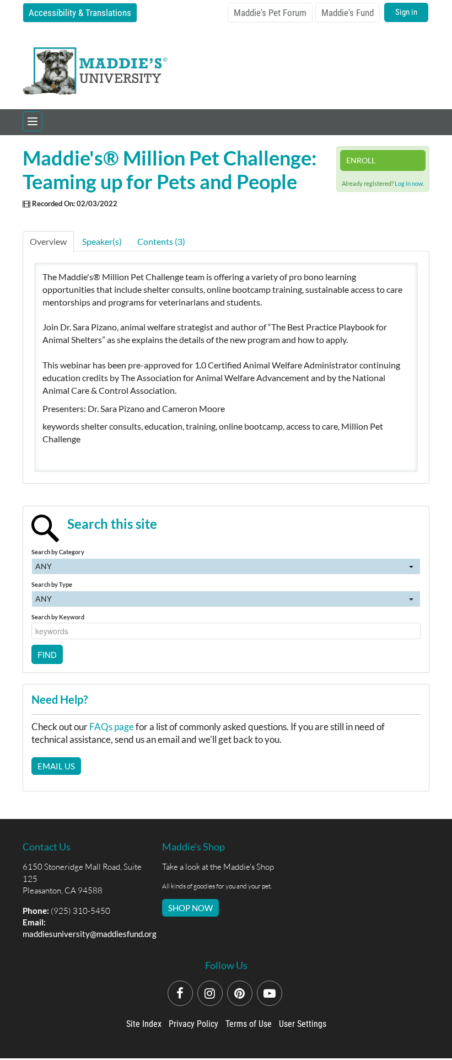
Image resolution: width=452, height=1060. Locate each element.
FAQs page (111, 726)
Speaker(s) (102, 241)
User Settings (302, 1024)
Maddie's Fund (347, 12)
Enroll (360, 160)
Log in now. (409, 183)
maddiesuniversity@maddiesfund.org (90, 934)
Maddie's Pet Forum (270, 12)
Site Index (144, 1024)
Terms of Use (248, 1024)
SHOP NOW (190, 908)
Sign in (406, 12)
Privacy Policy (193, 1024)
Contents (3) (161, 241)
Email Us (56, 766)
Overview (48, 241)
